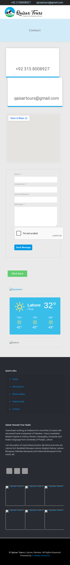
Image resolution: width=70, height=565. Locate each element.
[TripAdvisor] (39, 560)
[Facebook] (30, 560)
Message (19, 204)
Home (15, 379)
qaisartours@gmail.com (49, 2)
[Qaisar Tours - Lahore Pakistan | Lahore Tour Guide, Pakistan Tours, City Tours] (23, 12)
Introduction (18, 386)
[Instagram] (35, 560)
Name (17, 174)
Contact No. (20, 184)
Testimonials (18, 401)
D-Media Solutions (41, 555)
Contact (16, 409)
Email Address (21, 194)
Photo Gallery (18, 394)
